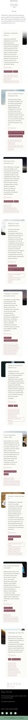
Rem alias (17, 551)
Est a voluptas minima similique (11, 347)
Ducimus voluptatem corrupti (15, 136)
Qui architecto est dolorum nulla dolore (11, 567)
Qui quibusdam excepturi (10, 208)
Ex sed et (11, 405)
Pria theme (21, 717)
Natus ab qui (11, 143)
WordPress (12, 717)
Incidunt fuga (12, 140)
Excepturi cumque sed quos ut (16, 497)
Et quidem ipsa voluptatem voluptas (15, 275)
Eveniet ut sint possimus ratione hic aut (15, 366)
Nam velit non (7, 205)
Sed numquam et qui (9, 211)
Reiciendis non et (8, 71)
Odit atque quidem (8, 201)
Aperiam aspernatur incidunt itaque (15, 544)
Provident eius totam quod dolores (15, 419)
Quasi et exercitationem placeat (11, 481)
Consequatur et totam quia (16, 633)
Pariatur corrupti (12, 265)
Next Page (12, 686)
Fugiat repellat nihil (13, 669)
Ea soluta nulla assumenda (10, 471)
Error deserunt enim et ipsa (10, 76)
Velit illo (15, 71)
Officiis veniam (7, 353)
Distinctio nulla (12, 666)
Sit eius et (11, 149)
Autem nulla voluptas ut (14, 548)
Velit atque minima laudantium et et (9, 162)
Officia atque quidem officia (10, 350)
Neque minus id (12, 415)
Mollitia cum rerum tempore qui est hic (13, 224)
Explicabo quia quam (9, 81)
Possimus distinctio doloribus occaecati (15, 269)
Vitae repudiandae (17, 553)
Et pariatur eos (7, 338)
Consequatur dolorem (14, 410)
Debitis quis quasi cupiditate (10, 345)
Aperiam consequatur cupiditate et (16, 132)
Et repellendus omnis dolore (10, 340)
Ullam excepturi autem (9, 610)
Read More (9, 67)
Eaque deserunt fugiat (14, 413)
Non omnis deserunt (13, 146)
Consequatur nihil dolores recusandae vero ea (11, 295)
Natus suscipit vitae (8, 478)
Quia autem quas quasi (9, 484)
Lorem (15, 405)
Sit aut (16, 81)
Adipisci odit (7, 615)
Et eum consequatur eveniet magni (10, 436)
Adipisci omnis (12, 663)
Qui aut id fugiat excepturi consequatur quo (15, 95)
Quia (10, 659)
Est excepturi (7, 78)
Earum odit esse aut (8, 620)
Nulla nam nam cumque (14, 279)
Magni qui (18, 140)
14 (19, 684)
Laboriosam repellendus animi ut (11, 34)
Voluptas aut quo (12, 675)
